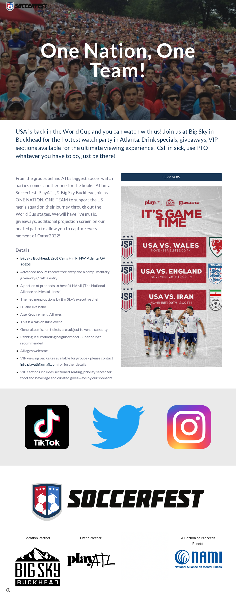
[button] (8, 590)
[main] (118, 60)
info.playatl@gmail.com (39, 364)
